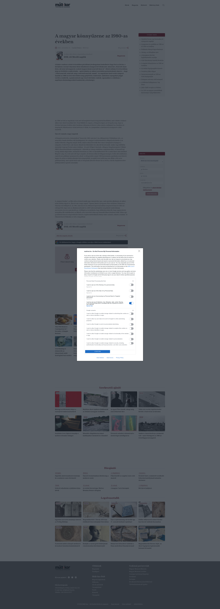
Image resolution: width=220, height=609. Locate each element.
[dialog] (110, 304)
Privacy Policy (119, 357)
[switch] (131, 285)
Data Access (110, 357)
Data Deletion (100, 357)
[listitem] (110, 281)
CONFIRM (97, 351)
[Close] (139, 251)
